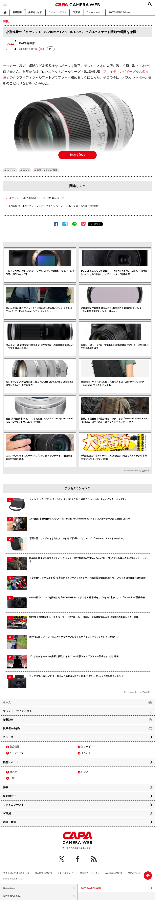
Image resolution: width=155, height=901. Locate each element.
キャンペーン (17, 752)
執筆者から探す (12, 728)
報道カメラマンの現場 (47, 170)
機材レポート (11, 762)
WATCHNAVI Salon (119, 12)
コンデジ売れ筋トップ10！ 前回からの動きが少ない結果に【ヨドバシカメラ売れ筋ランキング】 (77, 676)
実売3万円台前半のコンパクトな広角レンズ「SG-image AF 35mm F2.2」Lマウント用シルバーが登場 (39, 420)
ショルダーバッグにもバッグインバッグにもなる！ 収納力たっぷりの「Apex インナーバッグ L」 (78, 499)
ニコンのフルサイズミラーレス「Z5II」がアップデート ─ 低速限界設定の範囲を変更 (39, 457)
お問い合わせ (134, 873)
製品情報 (14, 746)
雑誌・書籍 (9, 821)
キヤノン (11, 170)
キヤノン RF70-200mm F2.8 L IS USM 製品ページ (36, 198)
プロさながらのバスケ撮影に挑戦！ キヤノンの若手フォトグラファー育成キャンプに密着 (74, 656)
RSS (94, 859)
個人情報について (43, 873)
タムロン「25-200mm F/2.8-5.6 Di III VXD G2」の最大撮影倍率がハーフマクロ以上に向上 (39, 346)
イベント (86, 752)
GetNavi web (93, 12)
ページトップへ (148, 875)
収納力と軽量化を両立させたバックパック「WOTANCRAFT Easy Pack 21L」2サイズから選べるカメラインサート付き (114, 420)
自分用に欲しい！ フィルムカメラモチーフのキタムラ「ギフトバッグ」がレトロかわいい (74, 636)
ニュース (8, 737)
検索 (150, 4)
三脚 (12, 778)
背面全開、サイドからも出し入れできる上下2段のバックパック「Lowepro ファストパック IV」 (112, 383)
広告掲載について (114, 873)
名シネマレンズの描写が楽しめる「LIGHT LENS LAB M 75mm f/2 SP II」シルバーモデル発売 (39, 383)
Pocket (83, 224)
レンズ (26, 170)
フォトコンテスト (57, 12)
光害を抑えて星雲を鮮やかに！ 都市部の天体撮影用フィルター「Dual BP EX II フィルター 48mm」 (112, 309)
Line (74, 224)
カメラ (13, 771)
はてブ (65, 224)
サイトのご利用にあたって (16, 873)
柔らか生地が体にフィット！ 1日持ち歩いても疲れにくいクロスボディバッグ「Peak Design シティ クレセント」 (39, 309)
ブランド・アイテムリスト (19, 711)
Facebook (56, 224)
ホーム (5, 12)
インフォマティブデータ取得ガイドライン (79, 873)
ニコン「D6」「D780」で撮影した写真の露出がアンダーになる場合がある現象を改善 (115, 346)
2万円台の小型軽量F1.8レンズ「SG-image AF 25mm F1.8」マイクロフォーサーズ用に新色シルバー (79, 518)
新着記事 (17, 12)
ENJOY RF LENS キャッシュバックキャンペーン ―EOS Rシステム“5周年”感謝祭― (55, 206)
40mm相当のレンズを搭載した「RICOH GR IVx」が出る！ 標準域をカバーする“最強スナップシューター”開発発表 (114, 272)
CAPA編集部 (27, 43)
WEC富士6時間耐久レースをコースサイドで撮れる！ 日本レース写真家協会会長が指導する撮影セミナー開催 (83, 617)
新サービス (87, 746)
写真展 (76, 12)
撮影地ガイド (35, 12)
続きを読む (77, 154)
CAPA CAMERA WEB (77, 4)
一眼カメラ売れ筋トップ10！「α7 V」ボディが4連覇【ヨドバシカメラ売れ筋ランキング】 (40, 272)
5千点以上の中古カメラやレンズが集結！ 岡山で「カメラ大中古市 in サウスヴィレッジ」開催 (114, 457)
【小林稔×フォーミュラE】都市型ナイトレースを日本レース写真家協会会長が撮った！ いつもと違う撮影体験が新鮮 (87, 577)
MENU (5, 4)
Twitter (61, 859)
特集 (42, 49)
